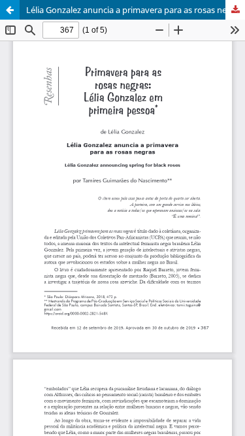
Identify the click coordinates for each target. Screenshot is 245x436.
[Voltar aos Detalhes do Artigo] (10, 10)
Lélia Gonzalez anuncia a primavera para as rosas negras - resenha (135, 10)
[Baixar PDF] (235, 10)
